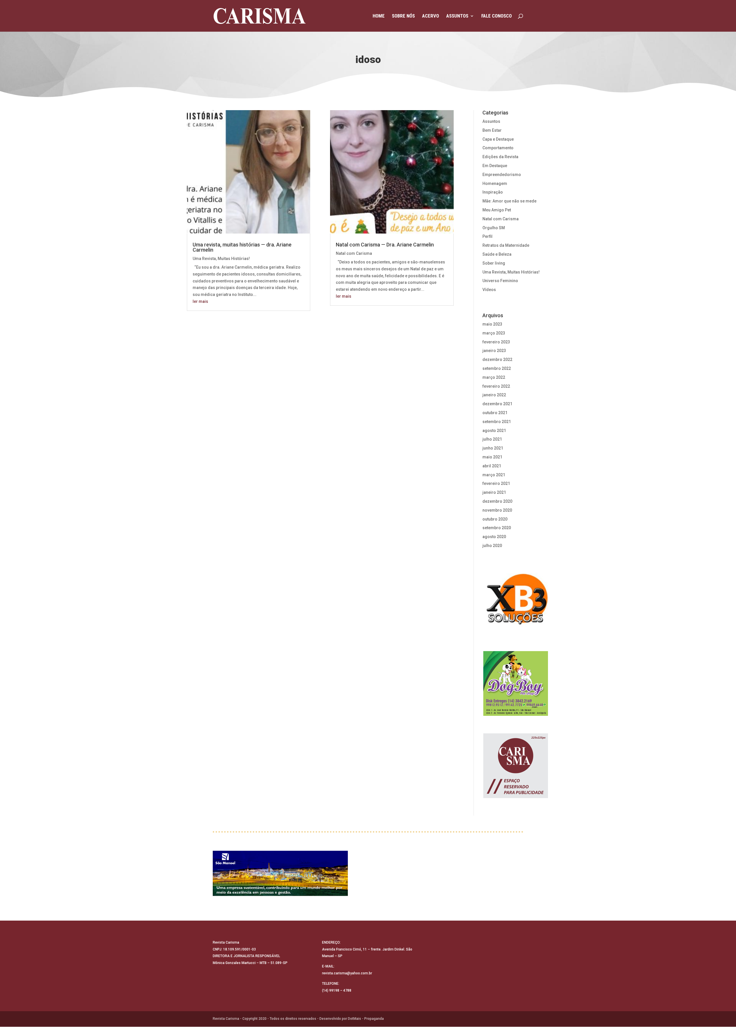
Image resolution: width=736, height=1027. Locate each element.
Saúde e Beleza (496, 254)
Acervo (430, 16)
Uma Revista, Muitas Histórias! (221, 258)
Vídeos (489, 289)
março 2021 (493, 475)
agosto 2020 (494, 536)
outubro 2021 (494, 412)
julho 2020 (492, 545)
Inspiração (492, 192)
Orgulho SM (493, 227)
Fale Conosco (496, 16)
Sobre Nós (403, 16)
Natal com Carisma (354, 253)
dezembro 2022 (497, 359)
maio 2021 (492, 457)
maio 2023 (492, 324)
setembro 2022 (496, 368)
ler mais (200, 301)
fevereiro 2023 (496, 342)
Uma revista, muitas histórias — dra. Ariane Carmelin (242, 247)
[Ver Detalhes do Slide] (280, 874)
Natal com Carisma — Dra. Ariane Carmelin (385, 245)
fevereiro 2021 (496, 483)
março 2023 (493, 333)
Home (379, 16)
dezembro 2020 (497, 501)
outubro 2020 (494, 519)
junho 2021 (492, 448)
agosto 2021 (494, 430)
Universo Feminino (500, 280)
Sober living (493, 263)
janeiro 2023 (494, 350)
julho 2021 (492, 439)
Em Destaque (494, 165)
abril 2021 (491, 466)
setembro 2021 (496, 421)
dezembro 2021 (497, 403)
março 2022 (493, 377)
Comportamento (497, 148)
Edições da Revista (500, 156)
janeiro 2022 (494, 395)
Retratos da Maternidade (505, 245)
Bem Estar (492, 130)
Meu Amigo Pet (496, 210)
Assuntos (457, 16)
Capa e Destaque (498, 139)
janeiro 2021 (494, 492)
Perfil (487, 236)
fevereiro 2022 (496, 386)
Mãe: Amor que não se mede (509, 201)
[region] (515, 601)
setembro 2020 (496, 527)
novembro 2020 (497, 510)
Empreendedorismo (501, 174)
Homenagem (494, 183)
